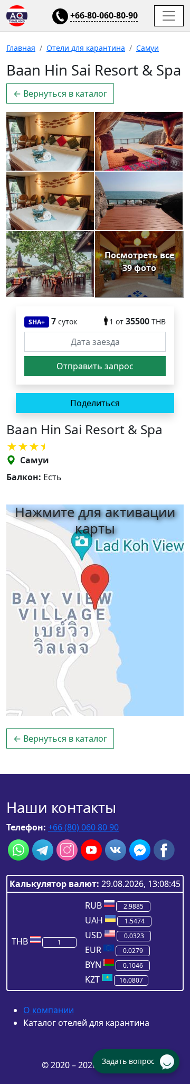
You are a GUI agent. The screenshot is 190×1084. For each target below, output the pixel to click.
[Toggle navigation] (169, 15)
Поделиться (95, 403)
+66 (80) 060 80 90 (83, 827)
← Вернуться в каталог (60, 93)
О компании (48, 1010)
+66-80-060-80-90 (104, 15)
